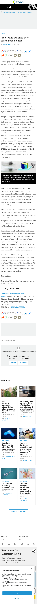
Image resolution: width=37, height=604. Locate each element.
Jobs (13, 12)
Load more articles (18, 511)
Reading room (21, 12)
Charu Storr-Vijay (9, 457)
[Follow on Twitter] (8, 544)
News (3, 33)
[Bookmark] (19, 55)
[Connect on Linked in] (15, 544)
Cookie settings (17, 598)
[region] (17, 585)
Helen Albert (28, 460)
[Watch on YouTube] (28, 544)
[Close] (32, 569)
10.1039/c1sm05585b (17, 307)
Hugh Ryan (27, 416)
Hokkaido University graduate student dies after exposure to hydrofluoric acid (8, 407)
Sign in (13, 363)
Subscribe (4, 533)
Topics (3, 539)
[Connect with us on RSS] (34, 544)
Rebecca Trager (7, 494)
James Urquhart (24, 499)
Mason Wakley (6, 419)
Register (23, 363)
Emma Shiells (8, 44)
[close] (35, 47)
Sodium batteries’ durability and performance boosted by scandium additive (26, 449)
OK (17, 593)
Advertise (4, 536)
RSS (20, 539)
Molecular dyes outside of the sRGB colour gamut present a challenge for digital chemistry (27, 406)
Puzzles (30, 12)
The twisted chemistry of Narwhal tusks (8, 486)
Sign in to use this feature (27, 47)
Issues (21, 533)
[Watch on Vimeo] (21, 544)
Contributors (24, 536)
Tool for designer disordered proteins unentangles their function (25, 488)
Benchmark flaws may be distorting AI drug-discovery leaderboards (8, 447)
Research (23, 399)
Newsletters (7, 12)
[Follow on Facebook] (2, 544)
